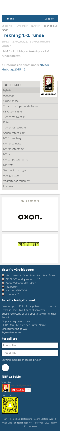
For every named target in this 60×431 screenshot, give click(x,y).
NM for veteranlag (13, 148)
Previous (4, 214)
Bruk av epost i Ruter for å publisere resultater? (29, 306)
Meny (10, 18)
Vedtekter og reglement (16, 180)
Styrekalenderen (11, 332)
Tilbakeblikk (11, 286)
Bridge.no (7, 25)
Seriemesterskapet (14, 132)
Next (55, 214)
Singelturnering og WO (14, 328)
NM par (7, 154)
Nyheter (35, 25)
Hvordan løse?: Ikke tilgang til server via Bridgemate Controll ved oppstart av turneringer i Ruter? (30, 313)
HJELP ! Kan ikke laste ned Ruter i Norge (24, 325)
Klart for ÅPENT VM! (16, 290)
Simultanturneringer (14, 170)
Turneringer (22, 25)
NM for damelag (12, 143)
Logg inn (49, 18)
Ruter (6, 122)
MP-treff (7, 164)
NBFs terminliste (12, 111)
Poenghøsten (11, 175)
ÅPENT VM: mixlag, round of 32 (22, 279)
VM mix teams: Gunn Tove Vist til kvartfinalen (30, 275)
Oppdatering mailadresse (16, 321)
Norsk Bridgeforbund (23, 7)
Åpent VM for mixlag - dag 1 (20, 283)
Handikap (8, 95)
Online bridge (11, 100)
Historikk (8, 186)
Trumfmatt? (11, 294)
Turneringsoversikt (13, 116)
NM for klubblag (12, 138)
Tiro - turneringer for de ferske (20, 106)
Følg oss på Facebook (5, 367)
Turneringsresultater (15, 127)
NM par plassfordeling (15, 159)
